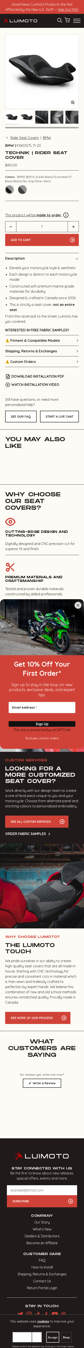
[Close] (78, 605)
